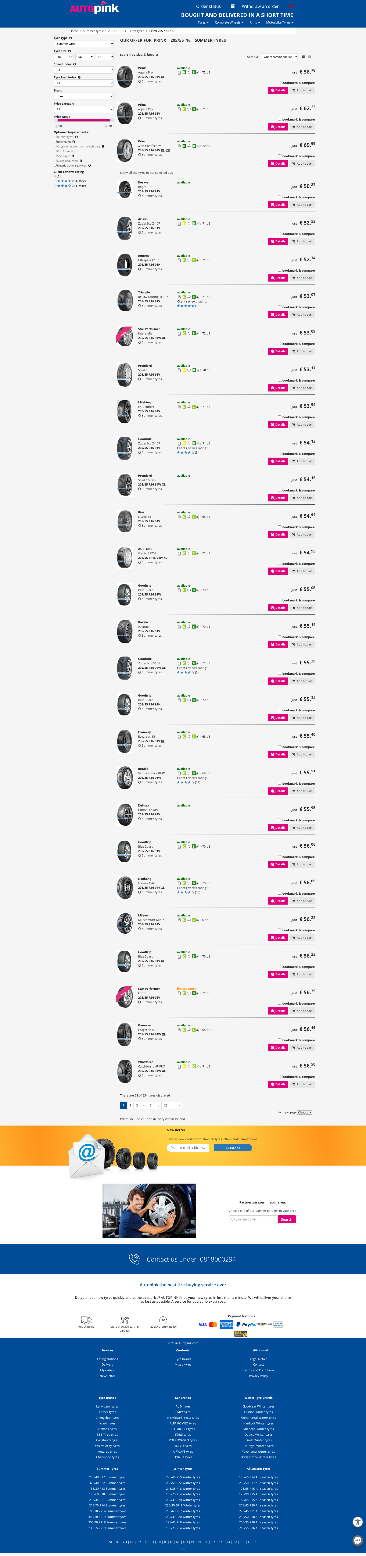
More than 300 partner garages (124, 1328)
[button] (357, 1521)
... (158, 1105)
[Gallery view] (309, 57)
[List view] (303, 57)
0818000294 (217, 1259)
